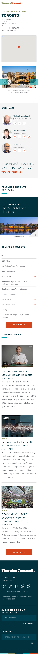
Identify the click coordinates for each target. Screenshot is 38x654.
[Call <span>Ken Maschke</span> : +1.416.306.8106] (19, 136)
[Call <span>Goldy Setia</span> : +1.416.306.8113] (19, 150)
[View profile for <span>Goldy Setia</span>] (7, 148)
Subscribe (28, 624)
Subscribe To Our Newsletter (13, 611)
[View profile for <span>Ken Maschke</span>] (7, 134)
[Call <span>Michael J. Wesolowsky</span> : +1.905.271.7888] (19, 123)
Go (32, 643)
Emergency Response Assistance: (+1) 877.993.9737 (17, 598)
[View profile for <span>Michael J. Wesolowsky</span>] (7, 120)
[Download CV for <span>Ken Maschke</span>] (29, 136)
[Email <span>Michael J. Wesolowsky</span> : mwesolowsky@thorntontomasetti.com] (15, 123)
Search (6, 632)
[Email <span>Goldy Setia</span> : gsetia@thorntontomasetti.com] (15, 150)
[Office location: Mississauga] (24, 123)
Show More (19, 325)
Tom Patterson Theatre (15, 210)
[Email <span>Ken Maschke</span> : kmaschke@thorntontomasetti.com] (15, 136)
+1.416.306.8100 (13, 28)
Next (34, 82)
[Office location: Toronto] (24, 136)
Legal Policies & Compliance (15, 592)
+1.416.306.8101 (11, 30)
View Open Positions (11, 172)
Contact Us (9, 577)
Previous (4, 82)
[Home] (11, 3)
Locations (8, 581)
